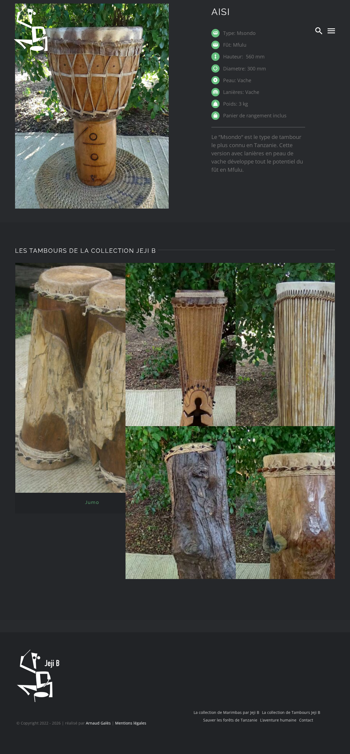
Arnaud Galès (98, 723)
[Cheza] (202, 365)
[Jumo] (92, 378)
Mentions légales (130, 723)
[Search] (319, 30)
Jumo (92, 502)
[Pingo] (202, 528)
